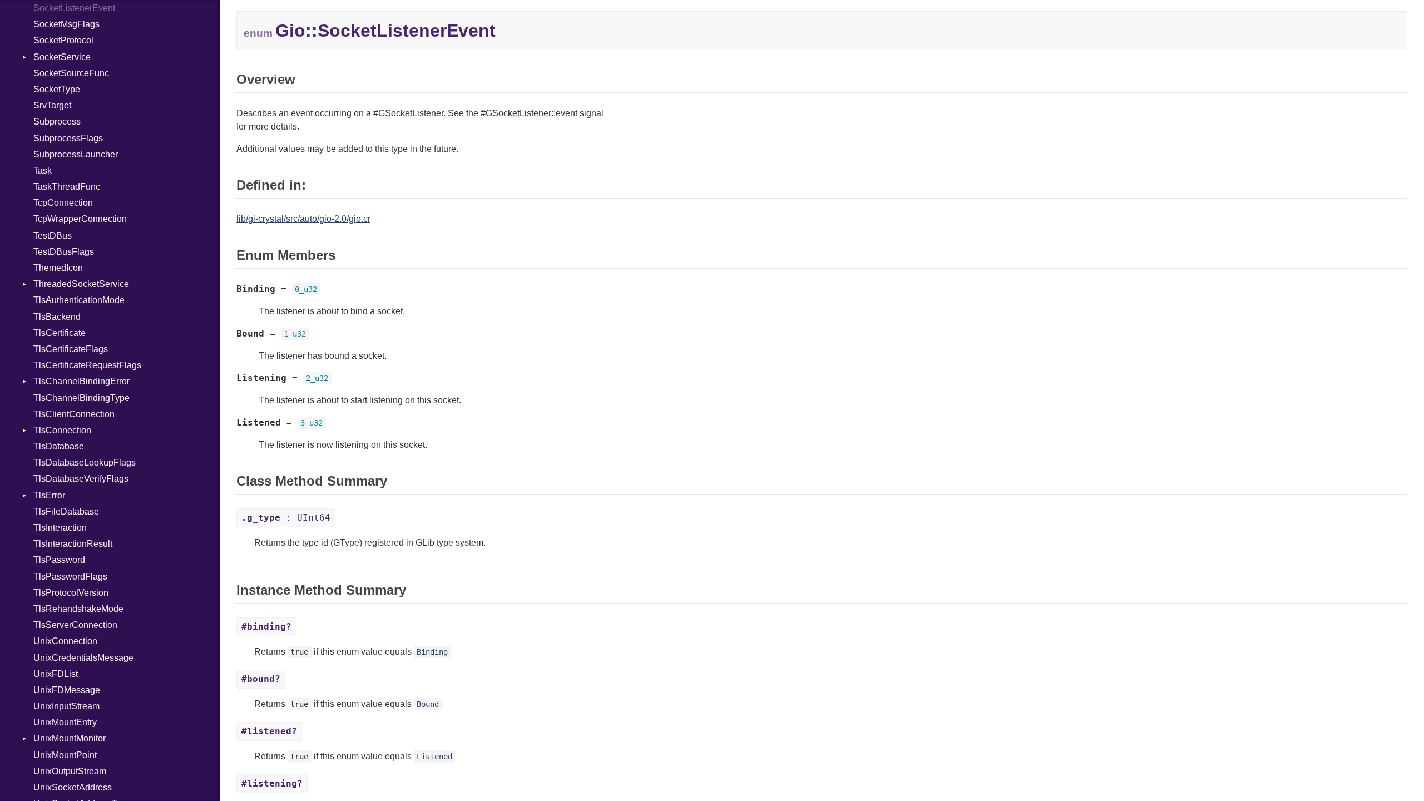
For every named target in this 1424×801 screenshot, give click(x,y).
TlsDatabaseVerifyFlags (80, 478)
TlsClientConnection (74, 414)
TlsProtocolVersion (70, 592)
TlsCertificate (59, 333)
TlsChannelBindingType (81, 398)
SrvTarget (52, 105)
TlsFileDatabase (66, 511)
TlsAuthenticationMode (79, 300)
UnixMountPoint (65, 755)
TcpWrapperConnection (80, 219)
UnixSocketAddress (72, 787)
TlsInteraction (60, 527)
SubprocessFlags (68, 138)
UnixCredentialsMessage (83, 657)
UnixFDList (55, 674)
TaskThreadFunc (66, 186)
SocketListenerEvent (74, 8)
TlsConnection (62, 430)
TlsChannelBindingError (81, 381)
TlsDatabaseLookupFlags (84, 462)
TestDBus (52, 235)
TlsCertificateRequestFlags (87, 365)
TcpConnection (63, 202)
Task (42, 170)
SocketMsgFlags (66, 24)
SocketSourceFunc (71, 73)
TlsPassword (59, 560)
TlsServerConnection (75, 625)
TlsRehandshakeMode (78, 609)
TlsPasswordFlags (70, 576)
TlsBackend (57, 317)
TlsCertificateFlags (70, 349)
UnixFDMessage (66, 690)
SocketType (56, 89)
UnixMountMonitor (69, 738)
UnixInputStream (66, 706)
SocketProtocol (63, 40)
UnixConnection (65, 641)
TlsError (49, 495)
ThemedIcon (58, 268)
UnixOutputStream (69, 771)
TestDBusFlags (63, 251)
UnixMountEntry (65, 722)
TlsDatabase (58, 446)
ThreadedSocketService (81, 284)
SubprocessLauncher (75, 154)
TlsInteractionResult (72, 543)
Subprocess (57, 121)
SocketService (62, 57)
